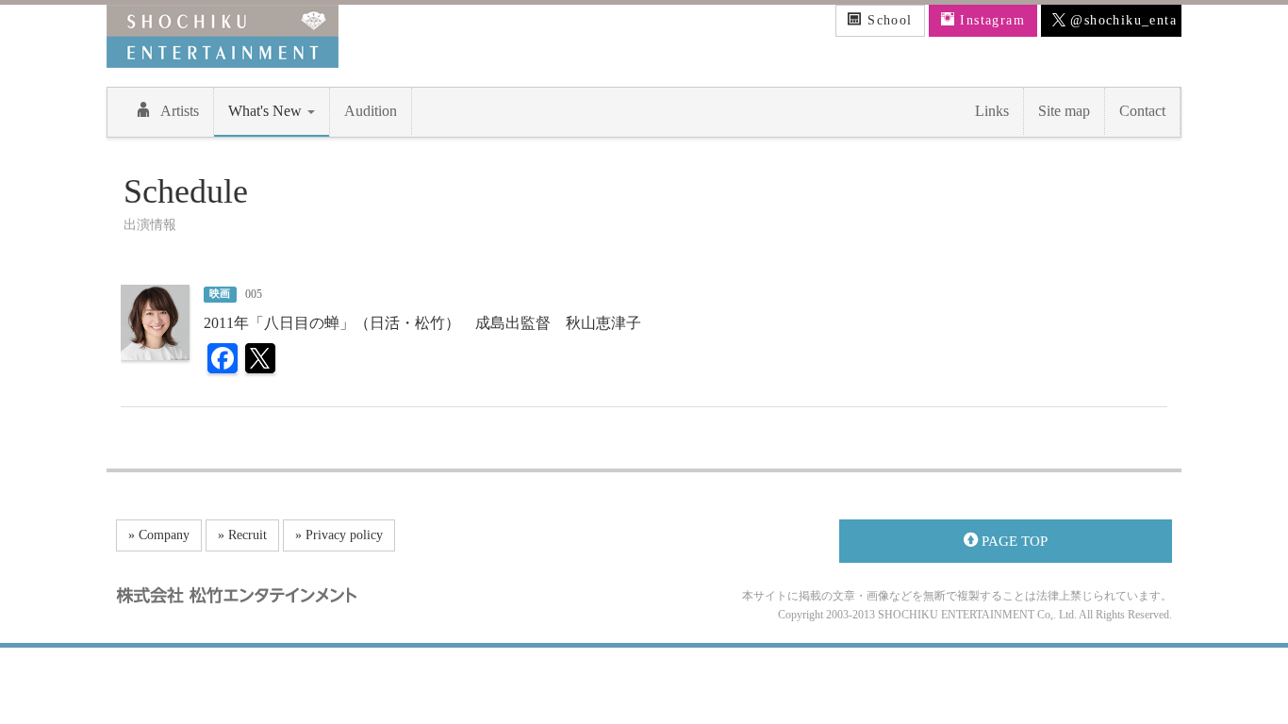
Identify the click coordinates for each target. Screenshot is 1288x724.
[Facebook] (222, 360)
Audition (370, 111)
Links (992, 111)
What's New (266, 111)
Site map (1064, 111)
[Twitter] (260, 360)
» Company (159, 535)
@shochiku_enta (1121, 20)
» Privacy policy (339, 535)
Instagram (990, 20)
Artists (179, 111)
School (888, 20)
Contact (1142, 111)
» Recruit (242, 535)
